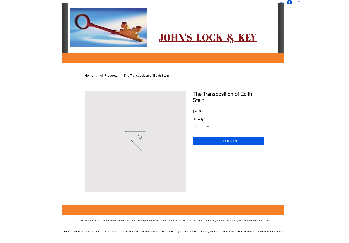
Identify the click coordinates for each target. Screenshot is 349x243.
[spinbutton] (202, 126)
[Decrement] (195, 126)
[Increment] (208, 126)
